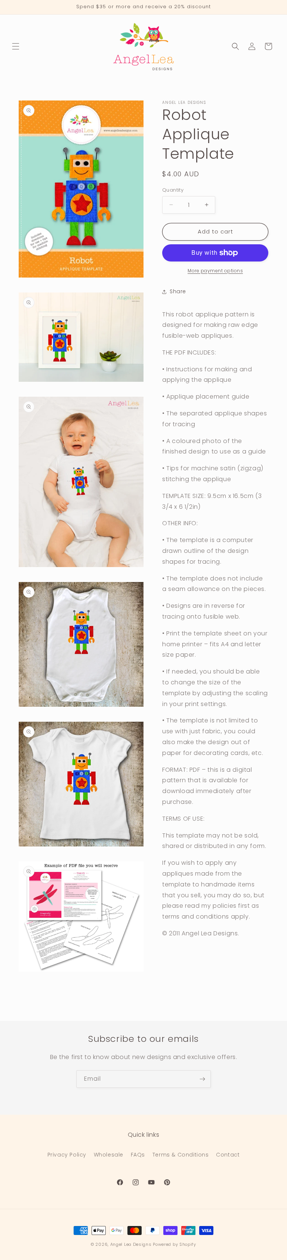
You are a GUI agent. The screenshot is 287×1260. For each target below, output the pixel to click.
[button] (15, 46)
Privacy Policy (66, 1154)
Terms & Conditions (180, 1154)
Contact (228, 1154)
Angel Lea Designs (131, 1244)
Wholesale (108, 1154)
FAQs (138, 1154)
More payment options (215, 270)
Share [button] (178, 291)
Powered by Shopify (174, 1244)
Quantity (172, 190)
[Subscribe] (202, 1079)
